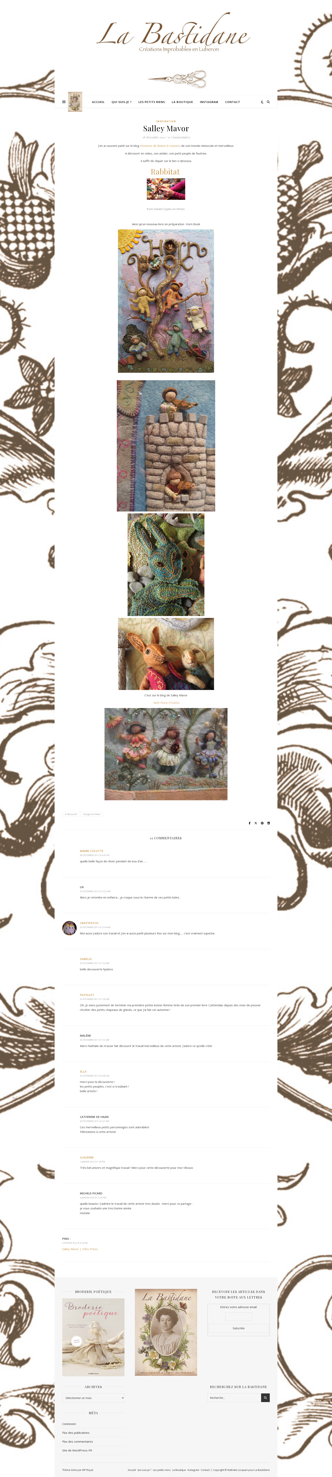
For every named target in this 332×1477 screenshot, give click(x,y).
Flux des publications (76, 1433)
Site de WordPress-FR (77, 1450)
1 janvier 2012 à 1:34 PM (92, 1161)
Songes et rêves (91, 814)
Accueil (98, 102)
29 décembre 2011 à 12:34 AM (95, 927)
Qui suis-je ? (122, 102)
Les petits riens (152, 102)
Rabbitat (165, 171)
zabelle (86, 959)
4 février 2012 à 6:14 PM (75, 1242)
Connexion (69, 1424)
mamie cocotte (91, 851)
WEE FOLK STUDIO (166, 703)
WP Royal (87, 1470)
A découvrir (71, 814)
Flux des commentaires (77, 1441)
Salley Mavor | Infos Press (80, 1249)
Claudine (87, 1157)
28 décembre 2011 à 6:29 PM (94, 855)
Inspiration (166, 121)
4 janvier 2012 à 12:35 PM (93, 1197)
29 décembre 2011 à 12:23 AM (95, 891)
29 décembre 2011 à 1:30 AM (94, 999)
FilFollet (87, 995)
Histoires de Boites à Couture (160, 146)
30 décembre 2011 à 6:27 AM (94, 1121)
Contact (232, 102)
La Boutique (182, 102)
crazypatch (89, 923)
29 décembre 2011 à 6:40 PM (94, 1075)
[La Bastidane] (75, 102)
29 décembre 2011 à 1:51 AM (94, 1039)
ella (83, 1071)
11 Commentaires (179, 137)
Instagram (209, 102)
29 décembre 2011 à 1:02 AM (94, 963)
